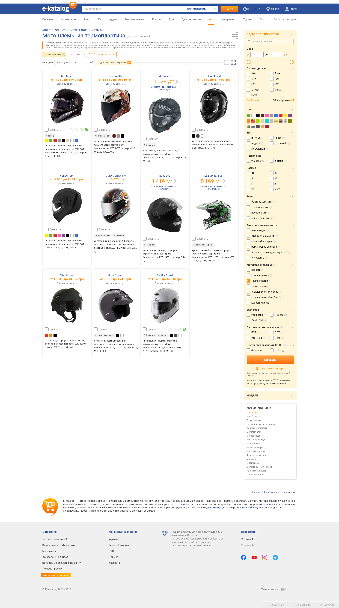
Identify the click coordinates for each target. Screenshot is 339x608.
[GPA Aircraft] (67, 305)
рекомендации (216, 507)
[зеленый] (50, 140)
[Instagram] (264, 557)
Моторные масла (255, 474)
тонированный (102, 136)
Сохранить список (103, 54)
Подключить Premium (55, 575)
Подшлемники (254, 420)
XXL (253, 189)
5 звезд (279, 350)
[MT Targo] (67, 105)
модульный (258, 148)
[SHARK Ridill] (213, 105)
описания (269, 504)
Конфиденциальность (55, 557)
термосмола (258, 286)
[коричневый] (114, 136)
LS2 (253, 84)
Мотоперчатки (254, 432)
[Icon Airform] (67, 205)
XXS (253, 173)
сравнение (184, 504)
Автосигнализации (256, 455)
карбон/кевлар (260, 302)
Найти (229, 8)
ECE (253, 332)
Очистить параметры (272, 368)
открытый (280, 143)
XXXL (278, 189)
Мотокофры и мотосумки (259, 467)
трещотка (257, 314)
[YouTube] (254, 557)
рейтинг (190, 507)
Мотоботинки (253, 416)
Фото (87, 19)
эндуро (255, 143)
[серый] (59, 140)
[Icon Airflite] (116, 105)
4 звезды (256, 350)
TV (99, 19)
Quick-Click (257, 320)
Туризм (247, 19)
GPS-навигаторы (255, 447)
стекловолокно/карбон (264, 297)
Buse (278, 73)
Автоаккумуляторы (256, 471)
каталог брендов (250, 507)
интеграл (256, 137)
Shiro (278, 89)
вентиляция (258, 230)
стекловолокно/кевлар (264, 291)
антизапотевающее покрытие (268, 252)
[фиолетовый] (63, 235)
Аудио (113, 19)
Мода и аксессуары (285, 19)
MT (277, 84)
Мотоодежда (253, 436)
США (112, 551)
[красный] (55, 140)
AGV (253, 73)
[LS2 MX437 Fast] (213, 214)
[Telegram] (275, 557)
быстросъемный (261, 201)
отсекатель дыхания (263, 235)
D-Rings (279, 314)
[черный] (63, 140)
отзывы (81, 507)
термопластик (52, 54)
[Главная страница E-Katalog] (59, 9)
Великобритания (119, 545)
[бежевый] (67, 140)
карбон (255, 269)
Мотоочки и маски (256, 451)
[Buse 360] (164, 214)
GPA (253, 79)
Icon (277, 79)
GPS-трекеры (253, 463)
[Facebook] (243, 557)
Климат (156, 19)
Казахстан (115, 562)
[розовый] (59, 235)
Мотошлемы (98, 30)
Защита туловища (256, 439)
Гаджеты (47, 19)
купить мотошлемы (274, 383)
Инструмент (229, 19)
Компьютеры (68, 19)
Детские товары (191, 19)
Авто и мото (61, 30)
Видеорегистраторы (257, 428)
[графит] (198, 136)
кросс (278, 137)
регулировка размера (264, 246)
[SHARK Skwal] (164, 305)
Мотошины (252, 459)
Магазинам (49, 551)
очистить (75, 54)
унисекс (256, 160)
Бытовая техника (134, 19)
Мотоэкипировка (79, 30)
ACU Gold (256, 338)
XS (276, 173)
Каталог (46, 30)
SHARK (255, 89)
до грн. (69, 79)
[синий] (76, 140)
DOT (277, 332)
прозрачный (258, 212)
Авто (211, 19)
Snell (277, 338)
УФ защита (149, 145)
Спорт (263, 19)
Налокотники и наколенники (261, 424)
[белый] (72, 140)
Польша (113, 557)
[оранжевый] (50, 335)
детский (279, 160)
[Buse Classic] (115, 305)
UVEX (254, 95)
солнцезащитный (261, 218)
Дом (171, 19)
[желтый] (46, 140)
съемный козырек (202, 245)
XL (276, 184)
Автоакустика (253, 443)
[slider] (249, 62)
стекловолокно (260, 275)
